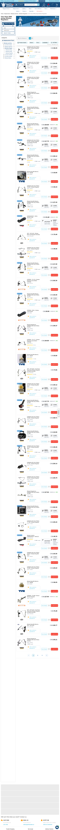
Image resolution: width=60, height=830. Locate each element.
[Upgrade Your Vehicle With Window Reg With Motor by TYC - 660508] (21, 586)
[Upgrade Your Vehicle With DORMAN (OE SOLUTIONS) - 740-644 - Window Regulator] (21, 52)
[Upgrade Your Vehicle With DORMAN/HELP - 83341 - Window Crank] (21, 221)
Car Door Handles (8, 54)
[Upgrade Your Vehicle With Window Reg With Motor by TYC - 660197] (21, 359)
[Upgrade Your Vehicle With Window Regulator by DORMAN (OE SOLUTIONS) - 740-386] (21, 496)
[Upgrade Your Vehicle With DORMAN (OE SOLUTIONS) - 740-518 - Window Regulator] (21, 481)
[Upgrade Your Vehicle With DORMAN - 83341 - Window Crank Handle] (21, 315)
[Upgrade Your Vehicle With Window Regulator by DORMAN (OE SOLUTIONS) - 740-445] (21, 643)
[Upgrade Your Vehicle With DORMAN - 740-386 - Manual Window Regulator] (21, 600)
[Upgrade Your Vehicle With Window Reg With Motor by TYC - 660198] (21, 176)
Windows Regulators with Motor (12, 49)
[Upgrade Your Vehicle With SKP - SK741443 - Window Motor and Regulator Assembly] (21, 238)
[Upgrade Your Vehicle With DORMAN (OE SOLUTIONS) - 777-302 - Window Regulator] (21, 526)
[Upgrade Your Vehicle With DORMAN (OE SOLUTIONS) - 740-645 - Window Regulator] (21, 191)
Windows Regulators (10, 51)
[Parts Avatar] (7, 4)
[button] (19, 5)
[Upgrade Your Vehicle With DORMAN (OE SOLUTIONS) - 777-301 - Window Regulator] (21, 467)
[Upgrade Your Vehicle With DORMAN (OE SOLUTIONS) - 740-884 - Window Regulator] (21, 572)
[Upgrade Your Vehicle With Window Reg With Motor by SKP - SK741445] (21, 629)
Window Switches (8, 46)
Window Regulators (10, 48)
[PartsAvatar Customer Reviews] (40, 1)
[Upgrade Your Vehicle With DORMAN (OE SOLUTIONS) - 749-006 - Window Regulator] (21, 421)
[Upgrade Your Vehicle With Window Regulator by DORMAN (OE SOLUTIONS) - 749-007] (21, 97)
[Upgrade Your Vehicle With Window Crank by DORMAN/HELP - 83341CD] (21, 540)
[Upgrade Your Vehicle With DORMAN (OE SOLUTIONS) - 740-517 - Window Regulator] (21, 252)
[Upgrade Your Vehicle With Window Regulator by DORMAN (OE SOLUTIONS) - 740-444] (21, 329)
